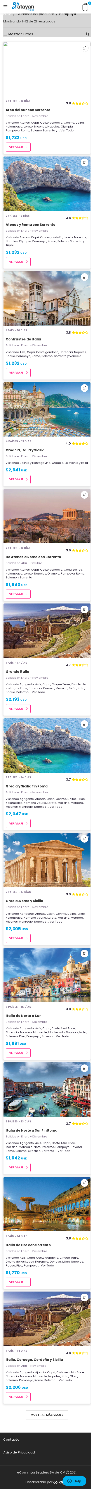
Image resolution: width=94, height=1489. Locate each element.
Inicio (7, 14)
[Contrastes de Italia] (47, 298)
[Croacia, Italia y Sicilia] (47, 409)
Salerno (36, 130)
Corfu (68, 570)
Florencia (66, 352)
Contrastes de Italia (23, 339)
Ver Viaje (16, 147)
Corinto (69, 123)
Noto (81, 688)
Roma (25, 130)
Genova (48, 688)
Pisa (22, 1036)
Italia (84, 463)
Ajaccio (40, 1372)
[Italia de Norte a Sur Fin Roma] (47, 1089)
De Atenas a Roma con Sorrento (33, 557)
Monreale (26, 807)
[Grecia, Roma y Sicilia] (47, 860)
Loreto (28, 126)
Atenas (25, 123)
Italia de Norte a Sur (23, 1015)
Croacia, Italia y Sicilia (25, 450)
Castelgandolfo (51, 123)
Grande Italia (17, 671)
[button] (84, 48)
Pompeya (13, 130)
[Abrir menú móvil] (5, 6)
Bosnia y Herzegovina (35, 463)
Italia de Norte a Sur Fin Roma (31, 1130)
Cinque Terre (61, 684)
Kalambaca (14, 126)
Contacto (11, 1439)
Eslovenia (71, 463)
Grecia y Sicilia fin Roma (27, 786)
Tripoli (10, 245)
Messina (62, 688)
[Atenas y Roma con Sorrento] (47, 183)
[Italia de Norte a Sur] (47, 975)
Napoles (53, 126)
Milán (72, 688)
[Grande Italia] (47, 630)
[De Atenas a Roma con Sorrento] (47, 516)
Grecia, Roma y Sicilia (24, 901)
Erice (23, 688)
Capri (35, 123)
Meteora (77, 803)
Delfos (80, 123)
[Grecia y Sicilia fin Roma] (47, 745)
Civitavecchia (66, 1372)
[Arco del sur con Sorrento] (47, 69)
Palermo (22, 692)
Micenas (40, 126)
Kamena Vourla (35, 803)
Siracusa (34, 1151)
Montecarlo (56, 1032)
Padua (10, 356)
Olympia (67, 126)
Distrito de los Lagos (20, 1262)
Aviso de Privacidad (19, 1452)
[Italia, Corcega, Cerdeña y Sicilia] (47, 1319)
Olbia (73, 1376)
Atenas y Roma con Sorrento (30, 224)
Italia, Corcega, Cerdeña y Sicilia (34, 1359)
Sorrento (49, 130)
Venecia (75, 356)
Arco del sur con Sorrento (28, 110)
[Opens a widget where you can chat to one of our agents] (74, 1481)
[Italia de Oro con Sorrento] (47, 1204)
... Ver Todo (66, 130)
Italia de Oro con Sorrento (28, 1245)
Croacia (57, 463)
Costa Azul (59, 1028)
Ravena (47, 1036)
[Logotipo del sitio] (23, 6)
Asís (23, 352)
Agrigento (27, 684)
